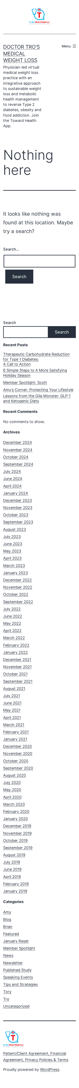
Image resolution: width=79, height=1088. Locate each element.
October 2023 (15, 515)
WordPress (49, 1069)
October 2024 (15, 457)
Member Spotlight (19, 948)
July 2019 (11, 862)
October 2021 (15, 674)
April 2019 (12, 876)
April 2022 (12, 630)
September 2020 (18, 768)
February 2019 (16, 884)
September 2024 (18, 464)
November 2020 (17, 753)
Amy (7, 912)
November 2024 (17, 450)
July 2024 (12, 471)
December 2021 (17, 659)
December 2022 (17, 580)
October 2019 (15, 840)
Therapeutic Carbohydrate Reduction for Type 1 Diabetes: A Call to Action (36, 359)
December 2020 (17, 746)
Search (9, 322)
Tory (7, 991)
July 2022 (12, 609)
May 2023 (12, 551)
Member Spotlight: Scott (25, 382)
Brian (7, 926)
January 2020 (15, 818)
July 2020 (12, 782)
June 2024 (12, 478)
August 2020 (14, 775)
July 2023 (12, 536)
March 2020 (14, 804)
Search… (11, 249)
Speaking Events (18, 977)
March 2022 (14, 638)
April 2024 (12, 486)
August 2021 (14, 688)
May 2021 (11, 710)
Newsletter (13, 963)
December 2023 (17, 500)
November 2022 (17, 587)
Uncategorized (16, 1006)
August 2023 (14, 529)
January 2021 (15, 739)
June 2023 (12, 544)
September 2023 (18, 522)
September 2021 (17, 681)
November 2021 (17, 667)
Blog (7, 919)
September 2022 (18, 602)
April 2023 (12, 558)
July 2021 (11, 696)
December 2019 (17, 826)
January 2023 (15, 573)
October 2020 (15, 761)
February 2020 (16, 811)
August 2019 (14, 855)
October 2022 (15, 594)
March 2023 (14, 565)
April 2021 (12, 717)
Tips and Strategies (20, 984)
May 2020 (12, 789)
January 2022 (15, 652)
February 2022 (16, 645)
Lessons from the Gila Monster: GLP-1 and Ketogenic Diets (37, 398)
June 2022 (12, 616)
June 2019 (12, 869)
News (8, 955)
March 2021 (13, 725)
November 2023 (17, 507)
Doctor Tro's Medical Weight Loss (21, 53)
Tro (6, 999)
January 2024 (15, 493)
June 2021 (12, 703)
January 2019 (15, 891)
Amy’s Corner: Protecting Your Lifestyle (38, 389)
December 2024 (17, 442)
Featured (11, 934)
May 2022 (12, 623)
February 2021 (16, 732)
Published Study (17, 970)
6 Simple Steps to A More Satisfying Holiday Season (35, 372)
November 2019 (17, 833)
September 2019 (17, 847)
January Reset (16, 941)
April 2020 (12, 797)
